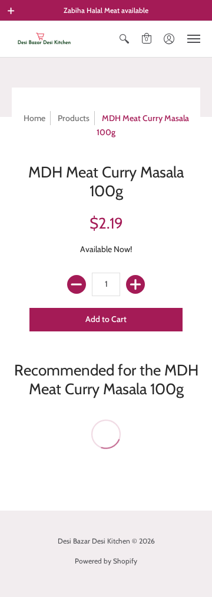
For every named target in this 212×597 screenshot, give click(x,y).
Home (34, 118)
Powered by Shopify (106, 560)
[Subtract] (76, 284)
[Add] (135, 284)
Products (74, 118)
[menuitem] (124, 39)
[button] (11, 10)
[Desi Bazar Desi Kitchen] (44, 39)
